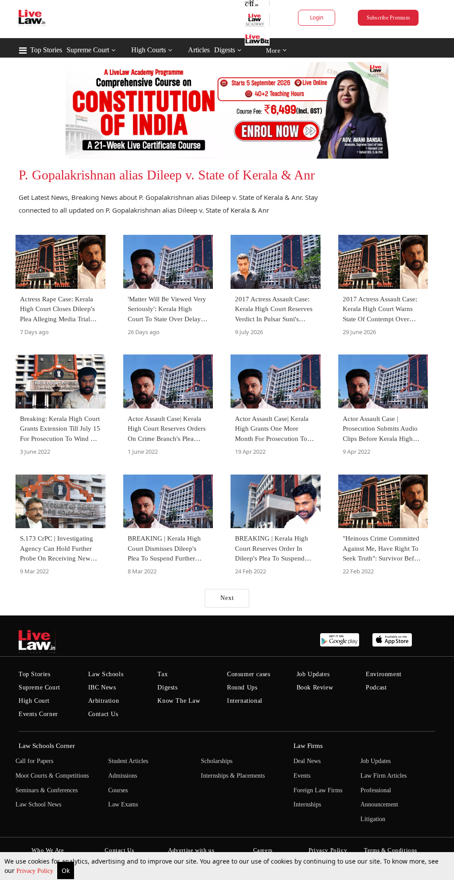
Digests (224, 50)
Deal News (307, 761)
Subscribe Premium (388, 18)
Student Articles (128, 761)
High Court (34, 700)
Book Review (315, 687)
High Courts (148, 50)
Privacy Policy (35, 871)
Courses (118, 790)
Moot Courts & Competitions (52, 775)
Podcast (376, 687)
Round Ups (242, 687)
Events (302, 775)
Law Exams (123, 804)
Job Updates (313, 674)
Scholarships (216, 761)
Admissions (122, 775)
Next (227, 598)
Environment (384, 674)
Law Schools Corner (47, 745)
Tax (162, 674)
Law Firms (308, 745)
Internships (307, 804)
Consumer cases (248, 674)
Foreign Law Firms (318, 790)
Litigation (372, 819)
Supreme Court (88, 50)
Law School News (38, 804)
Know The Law (178, 700)
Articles (199, 50)
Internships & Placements (233, 775)
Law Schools (106, 674)
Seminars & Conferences (47, 790)
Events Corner (38, 714)
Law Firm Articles (383, 775)
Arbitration (103, 700)
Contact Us (103, 714)
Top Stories (46, 50)
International (244, 700)
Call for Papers (34, 761)
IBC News (102, 687)
